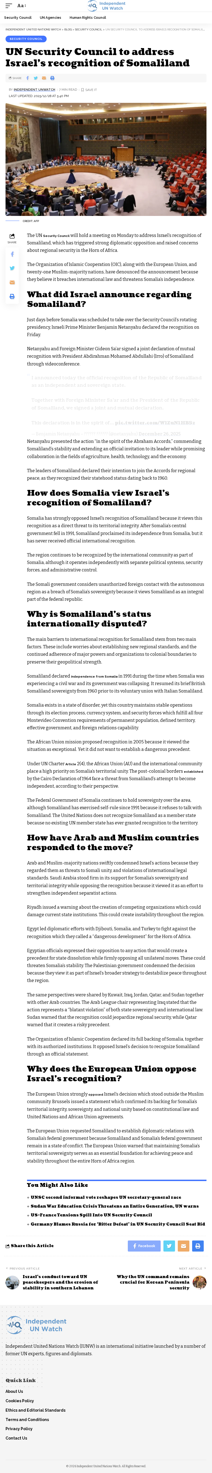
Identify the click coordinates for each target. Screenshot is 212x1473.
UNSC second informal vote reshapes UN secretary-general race (106, 1197)
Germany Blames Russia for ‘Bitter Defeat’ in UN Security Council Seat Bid (118, 1224)
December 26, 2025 (160, 434)
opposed (95, 1094)
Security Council (26, 38)
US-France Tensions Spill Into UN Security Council (91, 1215)
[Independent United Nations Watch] (106, 6)
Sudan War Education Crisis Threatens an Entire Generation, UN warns (115, 1206)
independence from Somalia (94, 676)
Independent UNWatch (34, 90)
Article (70, 764)
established (193, 772)
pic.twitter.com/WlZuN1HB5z (155, 423)
